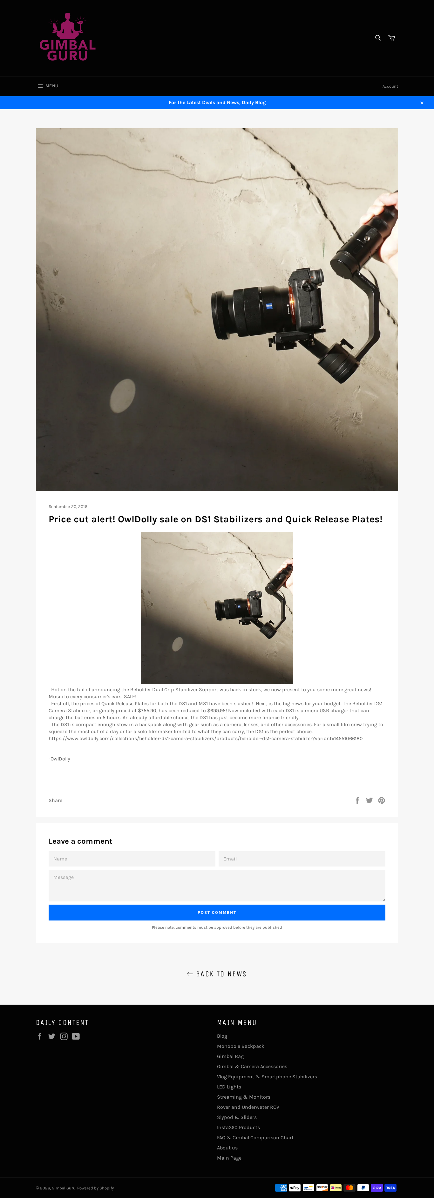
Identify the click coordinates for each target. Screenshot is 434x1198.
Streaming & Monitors (243, 1097)
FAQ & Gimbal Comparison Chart (255, 1137)
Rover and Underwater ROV (248, 1107)
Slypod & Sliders (237, 1117)
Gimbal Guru (64, 1188)
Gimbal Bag (230, 1056)
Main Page (229, 1158)
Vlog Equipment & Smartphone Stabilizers (267, 1077)
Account (390, 86)
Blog (222, 1036)
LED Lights (229, 1087)
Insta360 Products (238, 1127)
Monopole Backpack (240, 1046)
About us (227, 1148)
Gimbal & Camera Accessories (252, 1066)
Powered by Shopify (95, 1188)
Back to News (220, 973)
